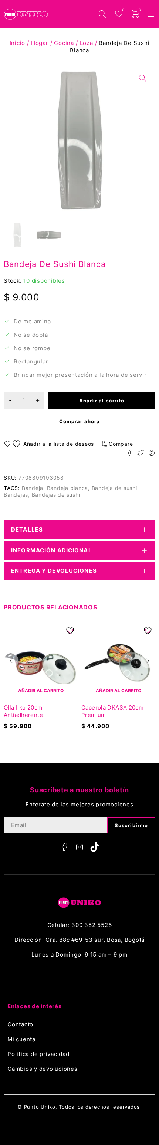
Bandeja (32, 488)
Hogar (39, 42)
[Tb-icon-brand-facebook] (64, 847)
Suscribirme (131, 825)
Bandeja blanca (67, 488)
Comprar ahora (79, 421)
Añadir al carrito (101, 401)
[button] (11, 660)
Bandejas (16, 494)
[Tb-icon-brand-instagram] (79, 847)
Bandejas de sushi (56, 494)
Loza (86, 42)
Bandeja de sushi (114, 488)
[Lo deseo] (50, 443)
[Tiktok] (94, 847)
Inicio (18, 42)
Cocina (64, 42)
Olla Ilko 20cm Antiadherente (23, 711)
